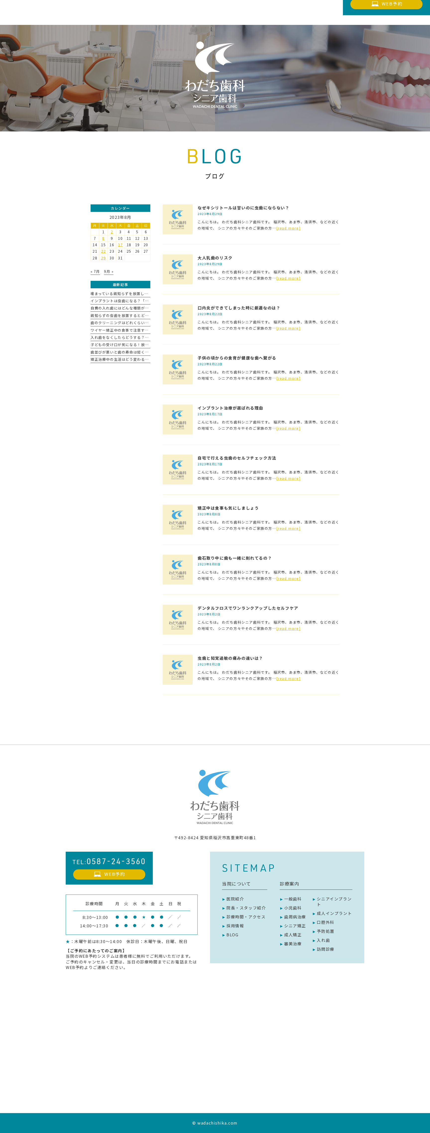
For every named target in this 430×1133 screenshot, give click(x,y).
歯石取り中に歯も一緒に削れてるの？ (235, 558)
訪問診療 (325, 949)
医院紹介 (235, 899)
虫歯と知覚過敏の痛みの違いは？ (230, 658)
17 (120, 244)
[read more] (288, 228)
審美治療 (293, 944)
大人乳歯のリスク (215, 258)
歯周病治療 (295, 917)
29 (103, 257)
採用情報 (235, 926)
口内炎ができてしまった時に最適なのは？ (239, 308)
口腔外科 (325, 922)
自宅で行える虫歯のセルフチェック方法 (237, 458)
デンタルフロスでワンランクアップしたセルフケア (248, 608)
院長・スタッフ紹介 (246, 908)
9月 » (108, 271)
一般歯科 (293, 899)
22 (103, 251)
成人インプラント (334, 913)
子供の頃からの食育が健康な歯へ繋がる (237, 358)
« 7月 (95, 271)
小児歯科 (293, 908)
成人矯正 (293, 935)
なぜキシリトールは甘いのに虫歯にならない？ (244, 208)
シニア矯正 (295, 926)
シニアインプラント (334, 901)
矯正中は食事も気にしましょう (228, 508)
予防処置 (325, 931)
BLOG (232, 935)
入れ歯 (323, 940)
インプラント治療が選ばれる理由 (230, 408)
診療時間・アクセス (246, 917)
